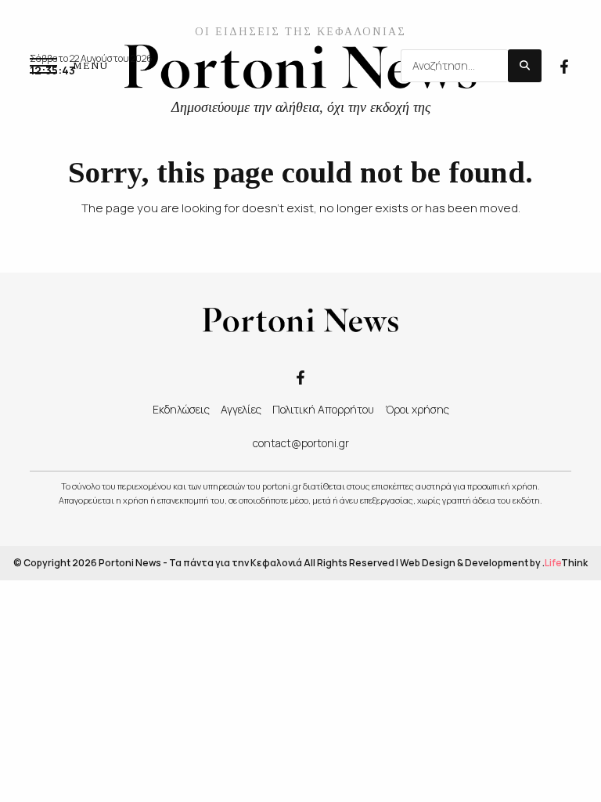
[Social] (564, 65)
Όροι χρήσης (417, 409)
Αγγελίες (241, 409)
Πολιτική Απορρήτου (323, 409)
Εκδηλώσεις (181, 409)
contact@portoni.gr (301, 442)
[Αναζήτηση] (525, 65)
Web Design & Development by (494, 562)
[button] (69, 66)
